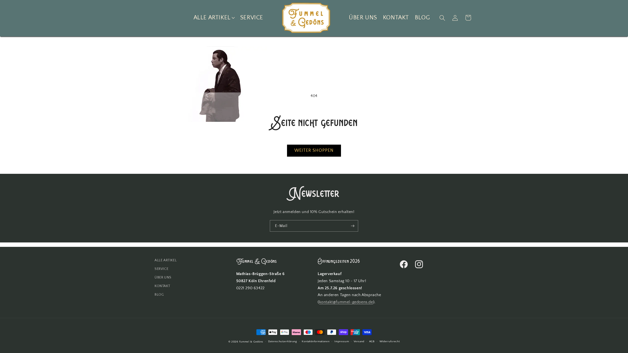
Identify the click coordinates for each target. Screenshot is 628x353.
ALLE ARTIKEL (166, 260)
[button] (214, 17)
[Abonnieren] (352, 226)
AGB (372, 341)
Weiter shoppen (314, 150)
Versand (359, 341)
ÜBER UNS (163, 277)
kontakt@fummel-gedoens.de (346, 302)
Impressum (341, 341)
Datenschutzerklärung (282, 341)
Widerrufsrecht (389, 341)
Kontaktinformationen (315, 341)
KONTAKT (162, 286)
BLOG (159, 295)
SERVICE (161, 269)
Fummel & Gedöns (251, 341)
